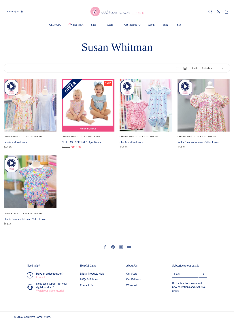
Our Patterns (133, 279)
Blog (165, 24)
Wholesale (132, 284)
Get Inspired (130, 24)
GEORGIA (55, 24)
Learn (110, 24)
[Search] (210, 11)
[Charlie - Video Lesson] (146, 105)
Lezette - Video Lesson (15, 142)
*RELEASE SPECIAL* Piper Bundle (81, 142)
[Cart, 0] (226, 11)
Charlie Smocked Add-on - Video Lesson (25, 219)
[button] (48, 265)
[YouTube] (129, 247)
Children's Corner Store (37, 316)
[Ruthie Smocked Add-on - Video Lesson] (204, 105)
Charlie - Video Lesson (131, 142)
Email (177, 274)
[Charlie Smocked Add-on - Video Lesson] (30, 181)
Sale (179, 24)
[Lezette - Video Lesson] (30, 105)
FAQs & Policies (89, 279)
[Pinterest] (113, 247)
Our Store (131, 273)
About (151, 24)
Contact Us (86, 284)
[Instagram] (121, 247)
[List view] (178, 68)
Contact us (42, 277)
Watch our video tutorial (50, 290)
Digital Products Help (92, 273)
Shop (93, 24)
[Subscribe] (203, 274)
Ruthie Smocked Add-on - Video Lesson (198, 142)
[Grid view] (185, 68)
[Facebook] (105, 247)
